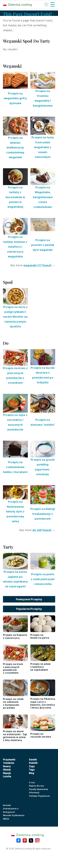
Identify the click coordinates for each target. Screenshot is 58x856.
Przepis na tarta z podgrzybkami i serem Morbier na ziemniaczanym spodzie (15, 316)
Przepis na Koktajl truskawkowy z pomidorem (42, 513)
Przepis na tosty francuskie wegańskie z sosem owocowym (43, 147)
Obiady (7, 769)
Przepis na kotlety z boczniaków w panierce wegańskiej (15, 197)
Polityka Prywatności (39, 796)
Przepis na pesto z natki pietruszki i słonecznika (43, 579)
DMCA (6, 819)
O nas (32, 782)
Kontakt (7, 805)
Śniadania (8, 762)
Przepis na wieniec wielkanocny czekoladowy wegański (15, 147)
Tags (32, 769)
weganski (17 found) (37, 265)
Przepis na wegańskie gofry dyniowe (15, 98)
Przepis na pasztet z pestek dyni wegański (42, 245)
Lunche (7, 776)
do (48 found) (42, 530)
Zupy (32, 766)
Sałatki (33, 759)
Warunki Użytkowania (14, 815)
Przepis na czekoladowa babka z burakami (15, 467)
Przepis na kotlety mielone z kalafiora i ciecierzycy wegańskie (15, 246)
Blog (31, 773)
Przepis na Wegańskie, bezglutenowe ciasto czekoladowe (42, 197)
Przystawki (9, 759)
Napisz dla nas (36, 786)
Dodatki (33, 762)
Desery (7, 766)
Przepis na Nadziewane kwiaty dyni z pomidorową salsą (15, 511)
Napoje (7, 773)
